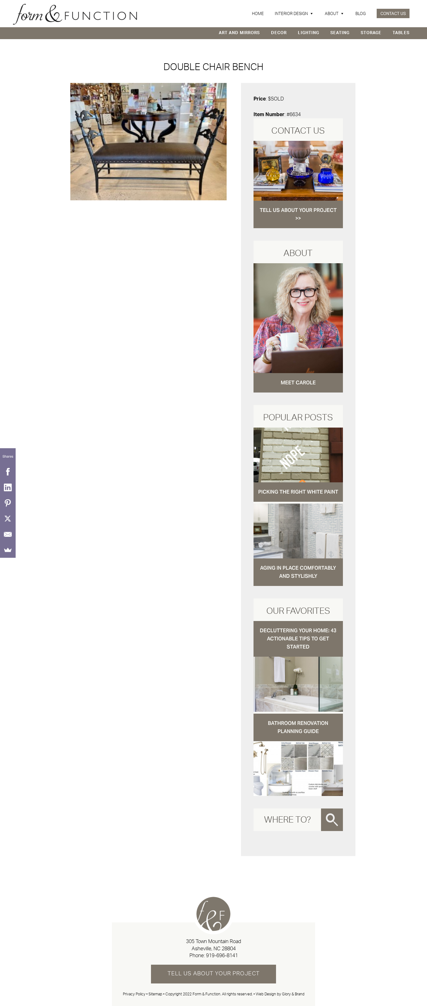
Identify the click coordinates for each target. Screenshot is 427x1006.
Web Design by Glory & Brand (280, 994)
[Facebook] (8, 472)
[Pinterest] (8, 503)
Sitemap (155, 994)
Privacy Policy (134, 994)
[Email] (8, 534)
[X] (8, 518)
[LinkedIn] (8, 487)
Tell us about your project (214, 974)
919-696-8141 (222, 955)
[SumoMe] (8, 550)
